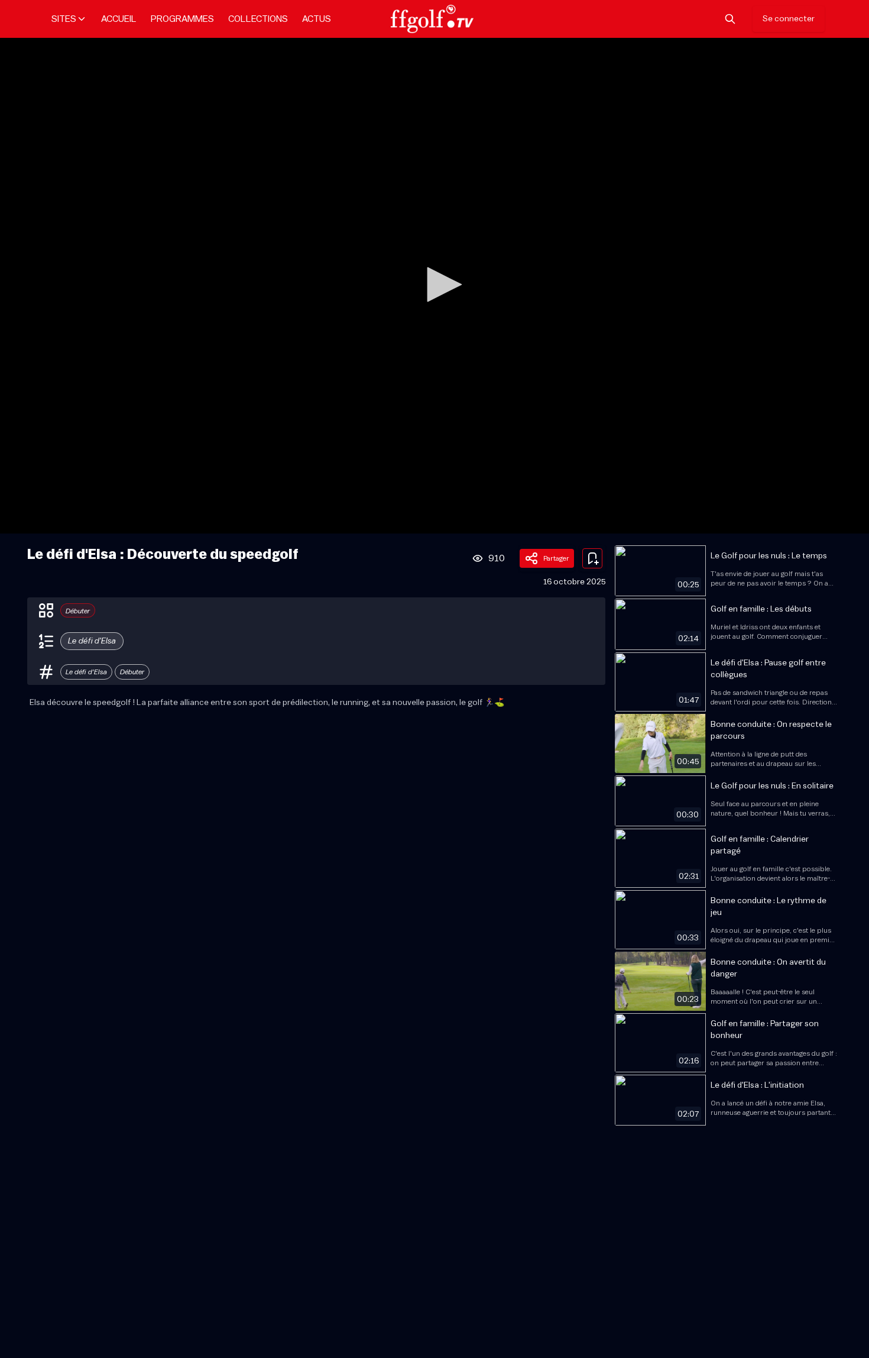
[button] (440, 284)
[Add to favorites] (592, 558)
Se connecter (789, 19)
